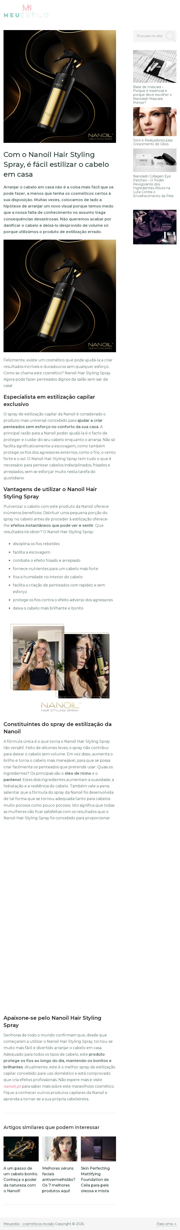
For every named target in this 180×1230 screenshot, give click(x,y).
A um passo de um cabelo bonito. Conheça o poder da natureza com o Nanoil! (21, 1179)
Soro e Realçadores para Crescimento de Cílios (152, 142)
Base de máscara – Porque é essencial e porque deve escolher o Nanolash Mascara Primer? (152, 95)
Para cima (165, 1224)
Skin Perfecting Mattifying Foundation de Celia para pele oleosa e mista (95, 1179)
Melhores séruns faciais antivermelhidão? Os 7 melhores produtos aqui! (58, 1179)
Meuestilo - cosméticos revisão (29, 1224)
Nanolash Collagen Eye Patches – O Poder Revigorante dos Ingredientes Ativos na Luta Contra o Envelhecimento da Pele (153, 186)
